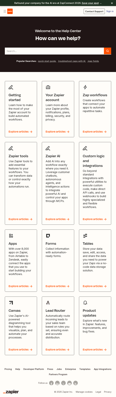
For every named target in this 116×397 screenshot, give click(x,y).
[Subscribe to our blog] (75, 383)
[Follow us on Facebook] (51, 383)
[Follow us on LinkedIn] (57, 383)
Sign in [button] (110, 11)
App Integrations (102, 369)
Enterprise (70, 369)
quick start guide (47, 61)
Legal (98, 392)
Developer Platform (33, 369)
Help (17, 369)
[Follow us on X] (63, 383)
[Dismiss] (112, 3)
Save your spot (90, 3)
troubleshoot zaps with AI (71, 61)
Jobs (59, 369)
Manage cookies (84, 392)
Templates (84, 369)
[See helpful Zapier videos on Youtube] (69, 383)
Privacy (107, 392)
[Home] (10, 11)
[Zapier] (11, 392)
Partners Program (58, 374)
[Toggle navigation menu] (4, 11)
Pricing (8, 369)
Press (50, 369)
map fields (93, 61)
